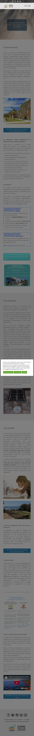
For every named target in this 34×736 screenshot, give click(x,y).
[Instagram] (20, 2)
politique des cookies (17, 369)
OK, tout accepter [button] (8, 372)
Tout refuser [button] (17, 372)
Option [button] (24, 372)
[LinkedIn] (17, 2)
